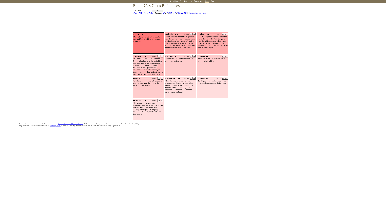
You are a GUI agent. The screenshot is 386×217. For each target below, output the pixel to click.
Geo (188, 1)
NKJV (174, 13)
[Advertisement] (366, 18)
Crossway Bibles (55, 126)
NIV (164, 13)
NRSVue (180, 13)
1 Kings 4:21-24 (139, 56)
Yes (191, 34)
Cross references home (197, 13)
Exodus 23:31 (203, 34)
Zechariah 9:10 (171, 34)
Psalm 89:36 (203, 78)
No (194, 34)
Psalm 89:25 (170, 56)
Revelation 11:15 (172, 78)
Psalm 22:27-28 (139, 100)
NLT (170, 13)
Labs (207, 1)
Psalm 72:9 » (148, 13)
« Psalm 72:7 (137, 13)
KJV (167, 13)
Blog (212, 1)
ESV (185, 13)
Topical (198, 1)
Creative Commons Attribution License (70, 124)
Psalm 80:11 (203, 56)
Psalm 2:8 (137, 78)
